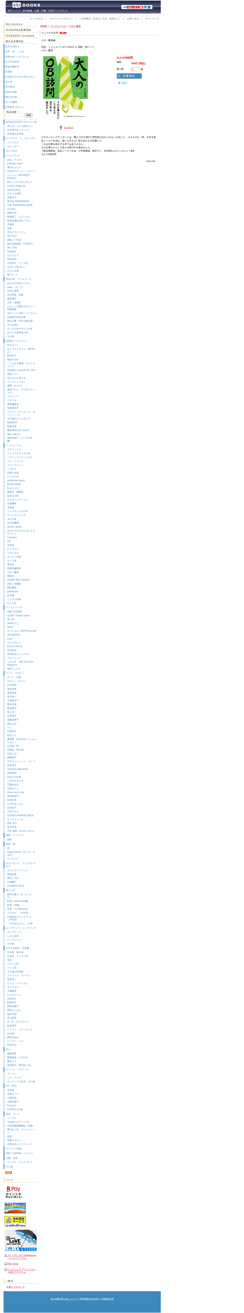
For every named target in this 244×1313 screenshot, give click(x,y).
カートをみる (36, 18)
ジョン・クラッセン (17, 983)
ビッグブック (14, 940)
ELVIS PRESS (15, 646)
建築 (9, 839)
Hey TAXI (12, 247)
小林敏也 (11, 991)
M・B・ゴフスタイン (18, 1021)
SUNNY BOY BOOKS (18, 580)
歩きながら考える (16, 378)
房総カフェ (13, 374)
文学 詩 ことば (14, 51)
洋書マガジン (14, 1140)
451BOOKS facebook (20, 35)
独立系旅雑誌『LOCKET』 (21, 243)
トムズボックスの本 (17, 511)
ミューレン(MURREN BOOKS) (18, 176)
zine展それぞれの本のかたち (20, 76)
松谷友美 (11, 800)
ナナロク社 (13, 476)
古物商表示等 (107, 1299)
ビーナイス (13, 549)
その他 (10, 336)
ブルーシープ (14, 658)
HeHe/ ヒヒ (13, 623)
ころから (11, 468)
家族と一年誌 (14, 240)
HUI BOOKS (13, 634)
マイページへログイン (61, 18)
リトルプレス (13, 155)
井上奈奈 (11, 1018)
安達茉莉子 (13, 408)
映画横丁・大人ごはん (18, 216)
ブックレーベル (14, 445)
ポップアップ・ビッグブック (21, 928)
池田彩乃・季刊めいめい (20, 1065)
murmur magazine (16, 185)
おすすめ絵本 (12, 61)
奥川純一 (11, 696)
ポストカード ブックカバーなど (21, 865)
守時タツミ (13, 1094)
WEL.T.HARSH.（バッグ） (20, 1153)
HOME (43, 26)
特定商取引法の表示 (89, 1299)
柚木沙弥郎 (11, 92)
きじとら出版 (14, 556)
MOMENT (12, 422)
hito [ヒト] (12, 345)
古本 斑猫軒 (14, 302)
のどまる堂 (13, 270)
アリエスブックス (16, 515)
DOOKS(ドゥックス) (18, 654)
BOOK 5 (11, 355)
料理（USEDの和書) (17, 901)
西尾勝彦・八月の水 (17, 1057)
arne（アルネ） (16, 159)
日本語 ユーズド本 (17, 956)
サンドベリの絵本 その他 (21, 1081)
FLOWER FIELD (15, 885)
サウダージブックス (17, 499)
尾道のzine (12, 359)
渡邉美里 (11, 874)
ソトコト (11, 1118)
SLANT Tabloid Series (18, 615)
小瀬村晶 (11, 1097)
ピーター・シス (15, 1041)
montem (11, 209)
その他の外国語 (15, 971)
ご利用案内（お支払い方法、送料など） (100, 18)
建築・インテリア (15, 835)
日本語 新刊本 (15, 952)
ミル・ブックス (15, 461)
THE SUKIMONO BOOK (20, 205)
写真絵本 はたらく (15, 107)
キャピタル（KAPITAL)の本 (21, 631)
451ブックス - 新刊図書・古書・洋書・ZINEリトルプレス (36, 10)
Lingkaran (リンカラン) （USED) (19, 918)
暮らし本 (10, 890)
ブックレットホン (16, 382)
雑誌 (9, 1136)
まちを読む (13, 324)
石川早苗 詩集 (15, 294)
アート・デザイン (15, 673)
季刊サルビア (14, 167)
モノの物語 (11, 102)
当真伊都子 (13, 1101)
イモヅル (11, 400)
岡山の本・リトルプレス (18, 279)
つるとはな (13, 552)
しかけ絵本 (13, 936)
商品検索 (12, 112)
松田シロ (11, 735)
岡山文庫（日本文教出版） (21, 321)
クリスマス (13, 142)
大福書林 (11, 503)
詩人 (8, 1049)
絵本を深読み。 (13, 46)
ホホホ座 (11, 519)
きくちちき (13, 987)
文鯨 (9, 228)
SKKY (10, 627)
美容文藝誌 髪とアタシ (19, 220)
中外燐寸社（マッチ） (18, 130)
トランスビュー (15, 465)
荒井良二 (11, 979)
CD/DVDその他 (15, 1109)
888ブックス (13, 668)
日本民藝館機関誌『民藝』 (22, 1125)
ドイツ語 (11, 967)
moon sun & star (15, 792)
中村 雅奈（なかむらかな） (21, 831)
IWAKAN (11, 259)
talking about (13, 189)
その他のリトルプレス (18, 418)
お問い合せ (133, 18)
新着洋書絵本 (12, 66)
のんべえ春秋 (14, 193)
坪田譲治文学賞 (15, 134)
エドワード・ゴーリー (18, 975)
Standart (11, 251)
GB (9, 541)
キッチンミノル (15, 819)
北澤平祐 (11, 827)
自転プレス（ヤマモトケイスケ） (21, 391)
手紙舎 (10, 507)
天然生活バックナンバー (20, 1144)
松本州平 (11, 1025)
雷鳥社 (10, 576)
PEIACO (11, 1045)
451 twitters (14, 24)
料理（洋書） (14, 905)
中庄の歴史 (13, 291)
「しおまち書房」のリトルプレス (21, 365)
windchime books (16, 480)
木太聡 (10, 1090)
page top (150, 161)
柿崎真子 (11, 757)
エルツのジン (14, 642)
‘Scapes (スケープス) (18, 1122)
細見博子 (11, 708)
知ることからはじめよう (20, 182)
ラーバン (11, 1073)
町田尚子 (11, 1002)
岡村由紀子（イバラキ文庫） (20, 439)
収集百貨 (11, 426)
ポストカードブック (17, 870)
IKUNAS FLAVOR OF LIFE (21, 370)
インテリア (13, 858)
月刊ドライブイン (16, 232)
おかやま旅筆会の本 (17, 332)
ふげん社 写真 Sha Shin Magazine (20, 663)
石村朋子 (11, 715)
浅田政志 (11, 692)
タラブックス (14, 449)
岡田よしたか (14, 1010)
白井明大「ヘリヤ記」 (18, 263)
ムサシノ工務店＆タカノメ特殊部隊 (21, 308)
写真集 (8, 71)
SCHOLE (12, 650)
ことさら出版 (14, 599)
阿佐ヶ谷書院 (14, 583)
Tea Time (12, 236)
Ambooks (12, 537)
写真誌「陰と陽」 (16, 749)
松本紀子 (11, 807)
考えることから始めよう (20, 126)
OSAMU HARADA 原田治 (20, 815)
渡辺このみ (13, 878)
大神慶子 (11, 882)
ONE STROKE (15, 611)
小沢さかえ (13, 811)
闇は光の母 (11, 97)
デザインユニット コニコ (21, 761)
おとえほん (12, 150)
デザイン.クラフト (16, 681)
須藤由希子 (13, 719)
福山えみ (11, 723)
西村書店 (11, 587)
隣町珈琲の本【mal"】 (18, 430)
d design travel (14, 163)
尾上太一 (11, 712)
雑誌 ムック (13, 1113)
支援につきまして (15, 1287)
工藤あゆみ (13, 784)
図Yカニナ (12, 274)
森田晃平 (11, 298)
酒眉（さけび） (15, 385)
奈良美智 (11, 689)
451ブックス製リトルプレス (21, 313)
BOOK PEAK (14, 484)
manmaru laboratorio (17, 769)
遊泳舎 (10, 564)
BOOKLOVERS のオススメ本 (21, 122)
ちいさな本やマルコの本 (20, 328)
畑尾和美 (11, 1053)
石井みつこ (13, 788)
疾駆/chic (12, 212)
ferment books (14, 526)
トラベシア (13, 396)
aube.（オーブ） (15, 287)
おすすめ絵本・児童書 (17, 948)
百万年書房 (13, 522)
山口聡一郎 (13, 746)
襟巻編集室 (13, 404)
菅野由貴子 (13, 1006)
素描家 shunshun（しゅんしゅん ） (21, 740)
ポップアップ (14, 932)
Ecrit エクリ (13, 488)
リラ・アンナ (14, 1077)
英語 (10, 960)
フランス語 (13, 963)
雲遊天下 (11, 197)
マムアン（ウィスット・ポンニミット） (21, 413)
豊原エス (11, 1061)
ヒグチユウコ (14, 994)
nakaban (11, 998)
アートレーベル (14, 607)
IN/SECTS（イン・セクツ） (22, 171)
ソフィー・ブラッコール (20, 1029)
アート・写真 (14, 677)
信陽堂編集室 (14, 568)
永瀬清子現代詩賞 (16, 317)
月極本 (10, 224)
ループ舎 (11, 560)
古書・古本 (12, 1158)
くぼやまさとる (15, 780)
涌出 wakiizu (13, 434)
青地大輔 (11, 704)
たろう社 (11, 603)
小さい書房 (13, 572)
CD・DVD (11, 1085)
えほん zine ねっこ (17, 266)
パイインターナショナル (20, 457)
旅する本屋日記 (15, 41)
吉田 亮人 (12, 823)
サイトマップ (152, 18)
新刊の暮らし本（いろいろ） (20, 896)
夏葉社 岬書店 (15, 492)
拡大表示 (68, 127)
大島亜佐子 (13, 700)
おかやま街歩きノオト (18, 283)
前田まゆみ (13, 1037)
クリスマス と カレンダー (21, 138)
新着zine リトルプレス (17, 56)
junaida (10, 1033)
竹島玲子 (11, 731)
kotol (9, 638)
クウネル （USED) (17, 912)
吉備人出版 (13, 472)
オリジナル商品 (14, 1148)
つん (9, 727)
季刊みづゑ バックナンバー (21, 1131)
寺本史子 (11, 765)
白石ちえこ (13, 753)
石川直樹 (11, 685)
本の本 (8, 81)
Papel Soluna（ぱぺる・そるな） (21, 853)
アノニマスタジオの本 (18, 453)
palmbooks (12, 591)
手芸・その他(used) (17, 909)
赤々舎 (10, 619)
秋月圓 (10, 595)
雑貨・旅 (10, 844)
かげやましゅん (15, 803)
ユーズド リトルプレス (20, 1162)
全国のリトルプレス (16, 340)
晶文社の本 (13, 496)
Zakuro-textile (14, 776)
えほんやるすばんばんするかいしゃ (21, 532)
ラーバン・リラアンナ (17, 1069)
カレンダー (13, 146)
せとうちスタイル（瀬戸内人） (21, 350)
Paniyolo (11, 1105)
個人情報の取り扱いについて (64, 1299)
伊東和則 (11, 773)
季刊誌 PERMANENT (18, 201)
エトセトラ (13, 255)
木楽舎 (10, 545)
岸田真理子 (13, 796)
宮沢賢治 (10, 86)
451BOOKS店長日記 (18, 30)
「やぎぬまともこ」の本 (20, 923)
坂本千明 (11, 1014)
